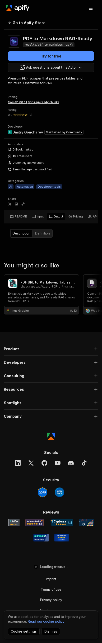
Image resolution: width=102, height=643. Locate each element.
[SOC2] (59, 492)
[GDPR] (42, 492)
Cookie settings (24, 631)
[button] (51, 349)
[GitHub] (44, 463)
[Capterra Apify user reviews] (61, 522)
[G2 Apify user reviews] (86, 522)
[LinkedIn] (18, 463)
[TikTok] (84, 463)
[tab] (18, 216)
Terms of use (51, 589)
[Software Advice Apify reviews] (34, 522)
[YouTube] (57, 463)
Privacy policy (51, 600)
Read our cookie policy (46, 621)
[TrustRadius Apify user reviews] (41, 537)
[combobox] (51, 67)
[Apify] (17, 8)
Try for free (51, 56)
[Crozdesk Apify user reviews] (61, 537)
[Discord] (71, 463)
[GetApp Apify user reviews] (13, 522)
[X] (31, 463)
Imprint (51, 579)
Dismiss (50, 631)
